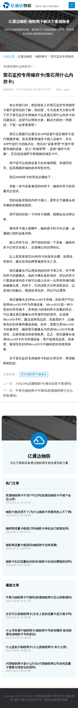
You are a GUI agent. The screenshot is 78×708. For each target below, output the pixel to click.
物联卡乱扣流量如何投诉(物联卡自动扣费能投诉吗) (39, 561)
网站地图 (50, 699)
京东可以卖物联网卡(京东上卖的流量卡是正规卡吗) (39, 614)
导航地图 (62, 699)
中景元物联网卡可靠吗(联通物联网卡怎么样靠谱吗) (39, 597)
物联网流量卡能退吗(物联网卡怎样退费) (31, 545)
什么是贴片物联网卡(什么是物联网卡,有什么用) (36, 647)
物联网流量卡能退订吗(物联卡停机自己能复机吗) (37, 528)
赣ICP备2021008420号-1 (29, 699)
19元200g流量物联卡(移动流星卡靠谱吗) (43, 383)
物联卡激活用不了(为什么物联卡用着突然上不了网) (39, 512)
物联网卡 (41, 56)
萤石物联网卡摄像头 (34, 374)
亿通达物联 (25, 56)
